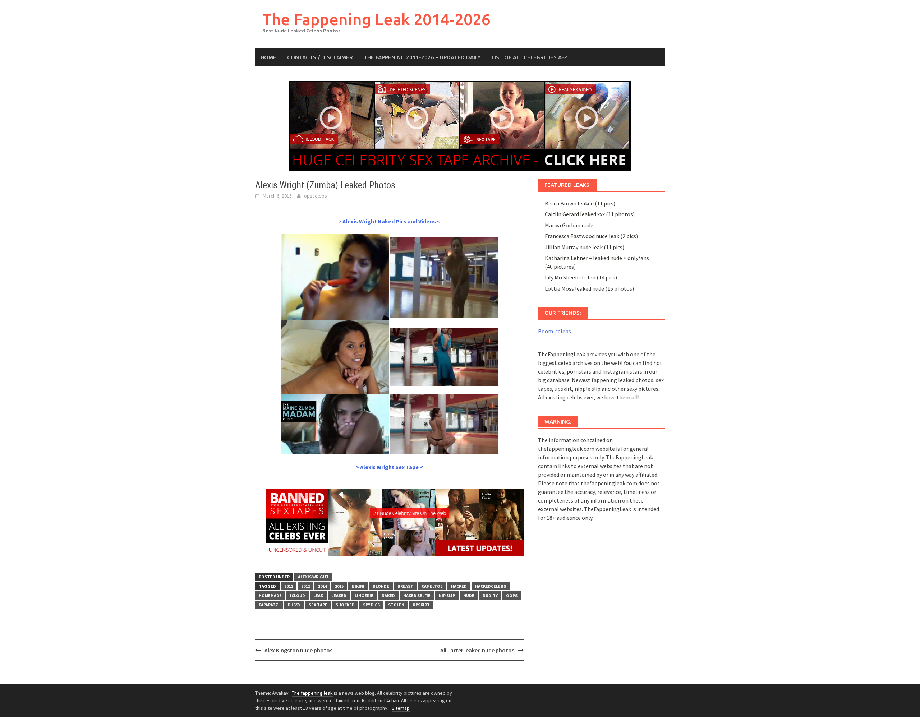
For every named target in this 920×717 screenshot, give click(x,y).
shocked (345, 604)
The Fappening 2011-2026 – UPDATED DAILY (422, 57)
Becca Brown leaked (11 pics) (580, 203)
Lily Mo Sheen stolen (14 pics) (581, 277)
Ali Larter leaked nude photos (477, 650)
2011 (288, 586)
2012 (305, 586)
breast (405, 586)
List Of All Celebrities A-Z (529, 57)
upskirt (421, 604)
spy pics (371, 604)
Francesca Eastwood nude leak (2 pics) (591, 236)
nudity (490, 595)
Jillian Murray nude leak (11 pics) (584, 247)
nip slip (447, 595)
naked (388, 595)
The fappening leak (312, 693)
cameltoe (432, 586)
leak (318, 595)
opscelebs (315, 196)
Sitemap (401, 708)
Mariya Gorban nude (569, 225)
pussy (294, 604)
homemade (270, 595)
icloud (297, 595)
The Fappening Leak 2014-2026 (376, 19)
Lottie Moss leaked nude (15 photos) (589, 288)
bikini (358, 586)
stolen (396, 604)
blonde (381, 586)
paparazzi (269, 604)
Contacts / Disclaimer (320, 57)
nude (468, 595)
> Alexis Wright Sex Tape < (389, 467)
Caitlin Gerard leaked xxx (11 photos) (590, 214)
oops (512, 595)
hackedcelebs (490, 586)
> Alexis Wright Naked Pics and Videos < (389, 221)
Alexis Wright (313, 576)
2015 (339, 586)
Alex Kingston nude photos (298, 650)
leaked (338, 595)
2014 (322, 586)
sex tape (318, 604)
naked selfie (417, 595)
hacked (459, 586)
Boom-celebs (554, 331)
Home (268, 57)
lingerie (364, 595)
